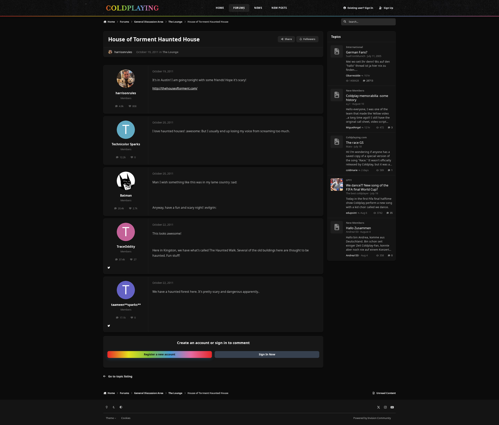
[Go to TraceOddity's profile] (126, 232)
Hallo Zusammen (358, 228)
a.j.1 (348, 104)
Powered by (372, 418)
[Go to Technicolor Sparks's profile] (126, 130)
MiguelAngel (353, 127)
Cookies (125, 418)
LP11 (349, 180)
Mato (349, 146)
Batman (126, 195)
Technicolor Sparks (126, 144)
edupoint (351, 213)
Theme (110, 418)
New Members (355, 90)
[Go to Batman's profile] (126, 181)
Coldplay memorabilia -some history (367, 97)
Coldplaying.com (356, 137)
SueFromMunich (355, 56)
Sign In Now (267, 354)
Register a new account (159, 354)
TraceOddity (126, 247)
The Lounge (170, 52)
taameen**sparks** (126, 305)
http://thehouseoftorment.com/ (174, 88)
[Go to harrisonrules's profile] (110, 52)
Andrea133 (352, 231)
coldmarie (351, 170)
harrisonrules (123, 52)
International (354, 47)
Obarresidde (353, 75)
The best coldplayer (357, 193)
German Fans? (356, 52)
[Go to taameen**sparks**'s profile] (126, 290)
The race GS (355, 142)
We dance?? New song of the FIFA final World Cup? (367, 187)
